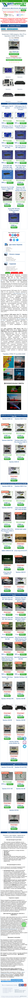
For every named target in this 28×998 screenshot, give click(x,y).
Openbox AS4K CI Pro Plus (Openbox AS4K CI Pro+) (20, 442)
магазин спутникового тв (16, 979)
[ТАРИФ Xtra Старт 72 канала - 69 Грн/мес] (19, 367)
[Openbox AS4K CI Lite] (20, 431)
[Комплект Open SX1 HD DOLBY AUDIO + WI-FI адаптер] (20, 610)
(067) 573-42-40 (6, 8)
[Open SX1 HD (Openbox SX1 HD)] (7, 650)
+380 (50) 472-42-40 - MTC (19, 991)
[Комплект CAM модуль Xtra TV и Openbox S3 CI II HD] (20, 200)
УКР (23, 15)
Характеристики (14, 272)
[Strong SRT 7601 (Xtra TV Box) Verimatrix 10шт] (14, 221)
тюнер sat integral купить (6, 981)
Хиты (17, 12)
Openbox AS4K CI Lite (21, 418)
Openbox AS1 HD (20, 788)
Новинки (23, 12)
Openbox (16, 39)
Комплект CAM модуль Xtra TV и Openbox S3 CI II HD (20, 189)
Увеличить (8, 77)
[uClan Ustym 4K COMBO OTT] (7, 585)
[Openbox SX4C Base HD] (7, 690)
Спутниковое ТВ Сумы (7, 991)
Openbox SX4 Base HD (7, 698)
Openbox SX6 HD (7, 720)
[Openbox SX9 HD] (20, 733)
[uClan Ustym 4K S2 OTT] (20, 563)
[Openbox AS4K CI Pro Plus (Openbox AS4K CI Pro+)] (20, 453)
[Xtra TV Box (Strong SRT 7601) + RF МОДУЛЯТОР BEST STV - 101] (20, 178)
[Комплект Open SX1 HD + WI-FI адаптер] (7, 610)
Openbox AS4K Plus (7, 440)
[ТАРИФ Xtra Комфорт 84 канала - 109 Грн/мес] (8, 380)
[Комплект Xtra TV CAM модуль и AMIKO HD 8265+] (7, 200)
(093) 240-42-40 (23, 8)
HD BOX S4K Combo (20, 529)
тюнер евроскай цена (18, 981)
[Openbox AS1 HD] (20, 801)
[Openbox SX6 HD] (7, 733)
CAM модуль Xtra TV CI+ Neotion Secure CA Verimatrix (20, 108)
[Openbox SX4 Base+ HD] (20, 690)
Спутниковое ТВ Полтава (7, 988)
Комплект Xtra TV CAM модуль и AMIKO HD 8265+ (7, 189)
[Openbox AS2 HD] (14, 823)
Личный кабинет (5, 1)
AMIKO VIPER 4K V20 (7, 550)
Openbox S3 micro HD (7, 767)
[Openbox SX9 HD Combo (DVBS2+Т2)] (14, 754)
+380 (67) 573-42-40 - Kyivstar (20, 990)
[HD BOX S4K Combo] (20, 542)
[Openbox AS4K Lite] (7, 431)
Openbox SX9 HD (20, 720)
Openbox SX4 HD (20, 698)
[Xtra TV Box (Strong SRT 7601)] (7, 158)
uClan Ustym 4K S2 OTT (20, 550)
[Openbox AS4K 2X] (14, 474)
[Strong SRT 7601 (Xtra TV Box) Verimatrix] (20, 139)
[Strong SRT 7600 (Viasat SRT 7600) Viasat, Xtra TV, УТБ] (7, 178)
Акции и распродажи (8, 12)
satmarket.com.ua (23, 996)
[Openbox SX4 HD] (20, 711)
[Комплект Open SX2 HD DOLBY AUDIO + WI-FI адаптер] (20, 630)
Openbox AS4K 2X (14, 461)
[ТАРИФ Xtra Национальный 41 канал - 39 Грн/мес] (8, 367)
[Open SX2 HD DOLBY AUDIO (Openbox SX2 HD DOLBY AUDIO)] (7, 670)
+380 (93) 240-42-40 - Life (19, 992)
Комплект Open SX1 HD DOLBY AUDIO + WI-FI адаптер (20, 599)
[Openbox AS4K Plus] (7, 453)
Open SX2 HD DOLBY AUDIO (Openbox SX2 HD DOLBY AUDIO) (7, 659)
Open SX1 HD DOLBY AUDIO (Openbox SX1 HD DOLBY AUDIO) (20, 639)
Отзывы (21, 272)
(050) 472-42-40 (14, 8)
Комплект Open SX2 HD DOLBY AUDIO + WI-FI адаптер (20, 619)
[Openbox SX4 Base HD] (7, 711)
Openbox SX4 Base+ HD (20, 677)
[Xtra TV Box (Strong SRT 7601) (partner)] (20, 158)
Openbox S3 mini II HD (21, 767)
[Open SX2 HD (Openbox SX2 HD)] (20, 670)
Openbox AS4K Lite (7, 418)
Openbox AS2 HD (14, 810)
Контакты (25, 1)
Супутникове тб (6, 992)
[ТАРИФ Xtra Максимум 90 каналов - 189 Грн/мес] (19, 380)
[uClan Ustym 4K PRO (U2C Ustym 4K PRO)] (20, 519)
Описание (7, 272)
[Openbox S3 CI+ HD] (7, 801)
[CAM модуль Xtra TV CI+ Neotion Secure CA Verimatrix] (20, 119)
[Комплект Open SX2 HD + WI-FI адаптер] (7, 630)
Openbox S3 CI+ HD (7, 788)
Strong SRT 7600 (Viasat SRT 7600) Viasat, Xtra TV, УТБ (7, 167)
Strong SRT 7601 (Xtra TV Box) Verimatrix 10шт (14, 210)
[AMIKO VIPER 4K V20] (7, 563)
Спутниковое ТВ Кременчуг (8, 990)
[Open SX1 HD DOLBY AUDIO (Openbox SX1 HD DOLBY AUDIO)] (20, 650)
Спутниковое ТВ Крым (7, 989)
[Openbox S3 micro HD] (7, 780)
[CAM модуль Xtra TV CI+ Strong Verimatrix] (7, 139)
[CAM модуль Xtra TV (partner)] (7, 119)
